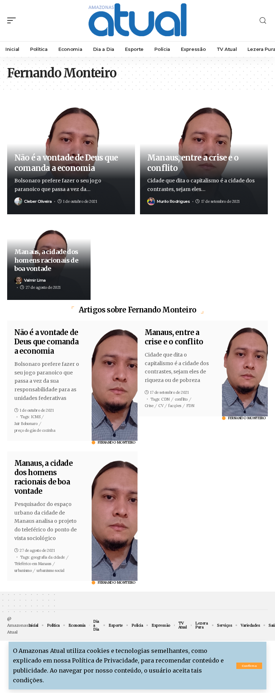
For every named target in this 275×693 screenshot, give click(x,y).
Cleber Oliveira (38, 201)
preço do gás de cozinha (35, 430)
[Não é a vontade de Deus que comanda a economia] (115, 381)
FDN (190, 405)
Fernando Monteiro (117, 442)
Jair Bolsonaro (26, 423)
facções (174, 405)
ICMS (35, 416)
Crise (149, 405)
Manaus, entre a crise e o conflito (174, 337)
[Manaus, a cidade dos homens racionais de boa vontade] (115, 516)
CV (160, 405)
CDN (165, 399)
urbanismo (23, 570)
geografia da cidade (48, 557)
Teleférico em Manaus (32, 563)
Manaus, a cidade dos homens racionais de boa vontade (46, 260)
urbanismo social (50, 570)
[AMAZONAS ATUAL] (137, 20)
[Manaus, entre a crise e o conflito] (245, 368)
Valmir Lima (35, 280)
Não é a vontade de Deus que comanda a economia (66, 163)
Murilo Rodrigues (173, 201)
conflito (181, 399)
